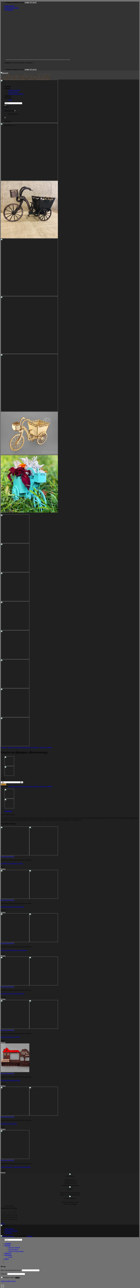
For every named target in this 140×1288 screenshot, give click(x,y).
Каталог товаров (14, 1247)
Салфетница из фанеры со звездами (13, 950)
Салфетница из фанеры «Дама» (12, 863)
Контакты (8, 1255)
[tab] (72, 811)
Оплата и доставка (12, 8)
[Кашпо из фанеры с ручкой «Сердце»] (9, 775)
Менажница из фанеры (9, 1123)
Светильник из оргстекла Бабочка (12, 993)
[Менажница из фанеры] (29, 1115)
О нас (10, 1257)
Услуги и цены (13, 1249)
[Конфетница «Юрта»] (9, 765)
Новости (8, 1253)
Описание (8, 811)
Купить (4, 784)
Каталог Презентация (16, 1251)
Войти (17, 1277)
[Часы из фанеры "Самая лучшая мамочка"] (15, 1158)
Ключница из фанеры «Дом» (10, 1080)
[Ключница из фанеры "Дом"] (15, 1071)
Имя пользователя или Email (11, 1270)
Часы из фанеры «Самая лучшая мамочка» (16, 1167)
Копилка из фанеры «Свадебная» (12, 907)
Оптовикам (9, 10)
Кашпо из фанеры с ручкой (10, 1037)
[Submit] (5, 1242)
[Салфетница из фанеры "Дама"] (29, 855)
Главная (4, 747)
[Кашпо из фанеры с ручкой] (29, 1028)
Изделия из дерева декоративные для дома (23, 747)
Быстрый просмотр (7, 856)
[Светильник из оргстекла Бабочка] (29, 985)
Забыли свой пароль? (8, 1281)
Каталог (8, 1245)
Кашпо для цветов (45, 747)
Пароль (4, 1274)
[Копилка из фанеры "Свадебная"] (29, 898)
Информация (10, 6)
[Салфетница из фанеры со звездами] (29, 941)
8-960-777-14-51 (30, 2)
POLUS (29, 1236)
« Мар (3, 1224)
